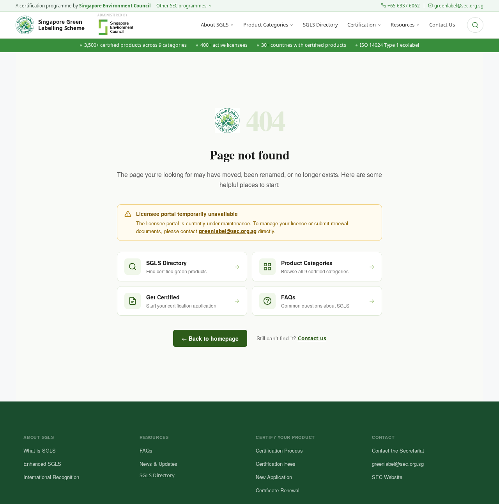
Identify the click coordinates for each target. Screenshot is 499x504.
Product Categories (265, 24)
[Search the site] (475, 25)
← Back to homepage (210, 338)
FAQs (146, 450)
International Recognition (51, 477)
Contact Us (442, 24)
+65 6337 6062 (404, 6)
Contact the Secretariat (398, 450)
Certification (361, 24)
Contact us (312, 338)
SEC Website (387, 477)
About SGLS (214, 24)
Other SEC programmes (181, 6)
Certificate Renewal (277, 490)
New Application (274, 477)
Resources (402, 24)
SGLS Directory (320, 24)
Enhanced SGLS (42, 463)
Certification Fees (276, 463)
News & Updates (158, 463)
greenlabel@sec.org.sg (458, 6)
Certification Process (279, 450)
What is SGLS (39, 450)
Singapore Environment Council (115, 6)
